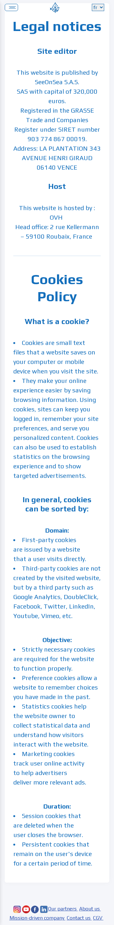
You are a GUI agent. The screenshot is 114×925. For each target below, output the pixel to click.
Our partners (63, 909)
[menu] (11, 7)
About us (90, 909)
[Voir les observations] (54, 7)
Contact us (79, 918)
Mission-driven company (38, 918)
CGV (98, 918)
